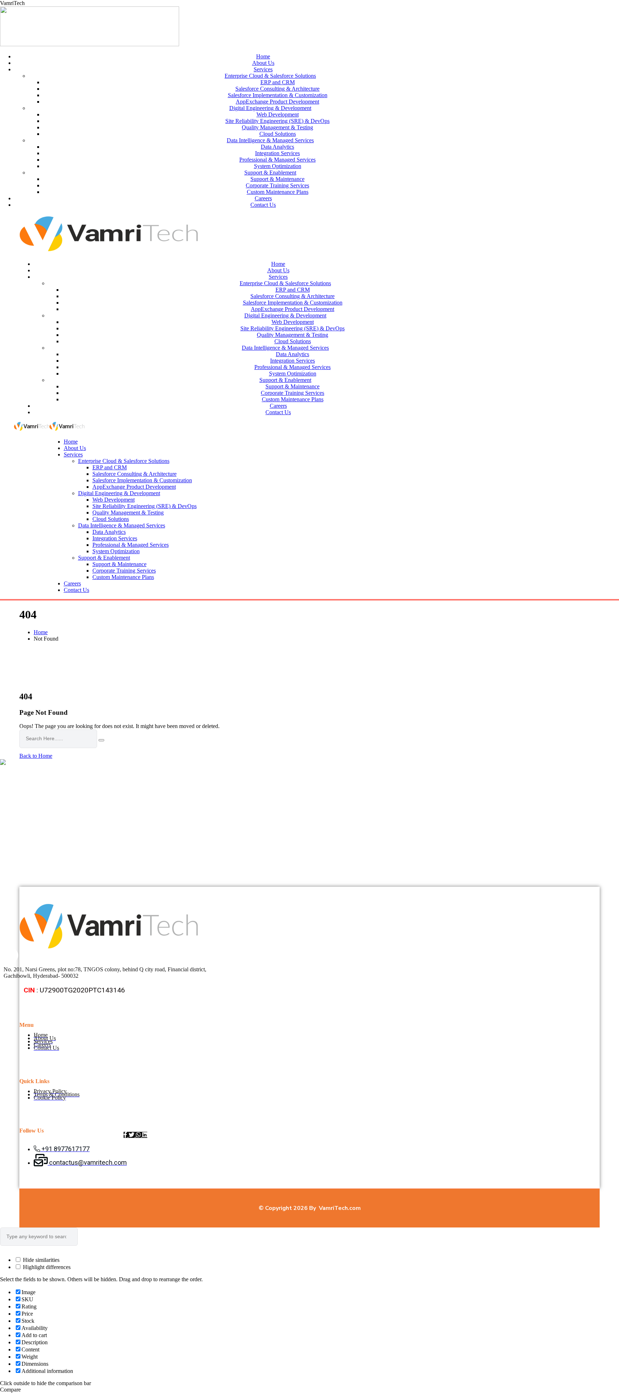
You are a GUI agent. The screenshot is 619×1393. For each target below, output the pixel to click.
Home (41, 632)
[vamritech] (31, 429)
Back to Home (35, 756)
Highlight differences (46, 1267)
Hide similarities (40, 1260)
